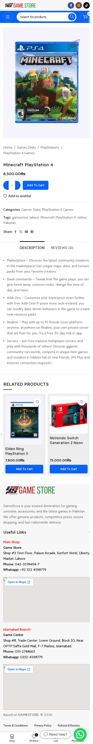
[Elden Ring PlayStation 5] (24, 420)
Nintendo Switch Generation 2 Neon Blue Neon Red (66, 443)
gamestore (20, 217)
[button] (24, 469)
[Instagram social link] (78, 5)
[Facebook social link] (71, 5)
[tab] (32, 247)
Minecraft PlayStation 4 (58, 217)
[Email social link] (26, 232)
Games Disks (26, 147)
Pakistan (9, 223)
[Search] (71, 17)
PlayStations (49, 147)
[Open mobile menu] (7, 17)
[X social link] (21, 232)
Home (7, 147)
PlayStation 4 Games (19, 153)
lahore (34, 217)
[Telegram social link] (32, 232)
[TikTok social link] (86, 5)
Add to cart (35, 185)
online (82, 217)
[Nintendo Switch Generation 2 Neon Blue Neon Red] (69, 415)
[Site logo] (20, 5)
